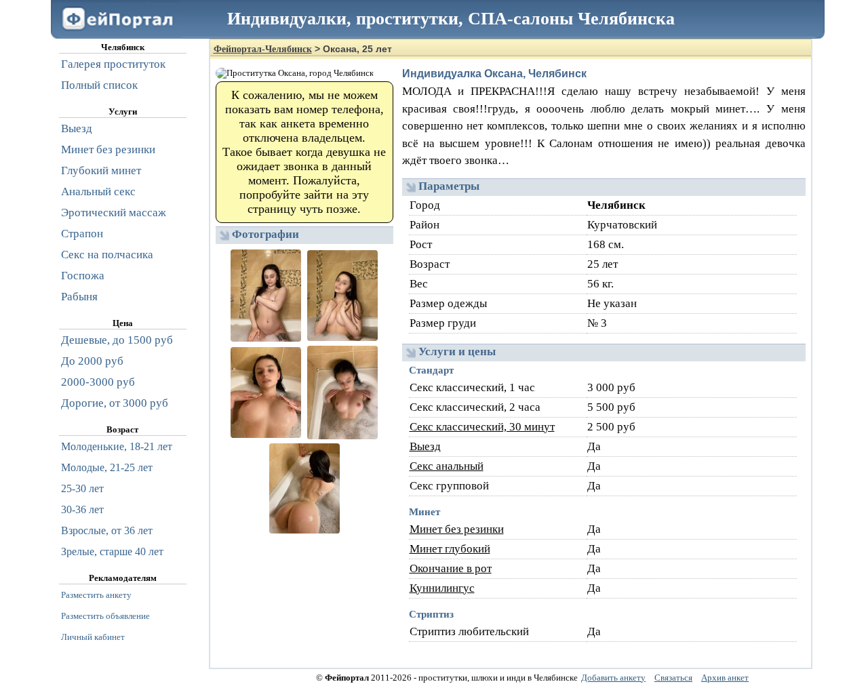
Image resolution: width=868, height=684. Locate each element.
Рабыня (79, 296)
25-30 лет (82, 488)
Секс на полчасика (107, 254)
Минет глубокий (450, 548)
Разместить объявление (105, 616)
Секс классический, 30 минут (482, 426)
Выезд (425, 446)
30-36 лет (82, 509)
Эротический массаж (113, 212)
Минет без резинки (457, 529)
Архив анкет (725, 677)
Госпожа (82, 275)
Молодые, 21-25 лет (107, 467)
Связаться (673, 677)
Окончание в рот (451, 568)
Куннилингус (442, 588)
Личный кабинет (93, 637)
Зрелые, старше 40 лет (112, 551)
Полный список (99, 85)
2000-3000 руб (98, 382)
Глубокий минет (101, 170)
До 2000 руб (92, 361)
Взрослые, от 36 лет (107, 530)
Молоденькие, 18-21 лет (116, 446)
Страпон (82, 233)
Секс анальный (447, 466)
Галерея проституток (113, 64)
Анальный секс (98, 191)
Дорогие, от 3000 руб (114, 403)
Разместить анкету (96, 595)
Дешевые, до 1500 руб (117, 340)
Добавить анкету (613, 677)
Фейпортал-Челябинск (263, 49)
